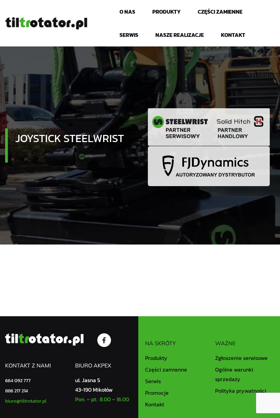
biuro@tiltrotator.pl (25, 401)
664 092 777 (18, 380)
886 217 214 (16, 390)
